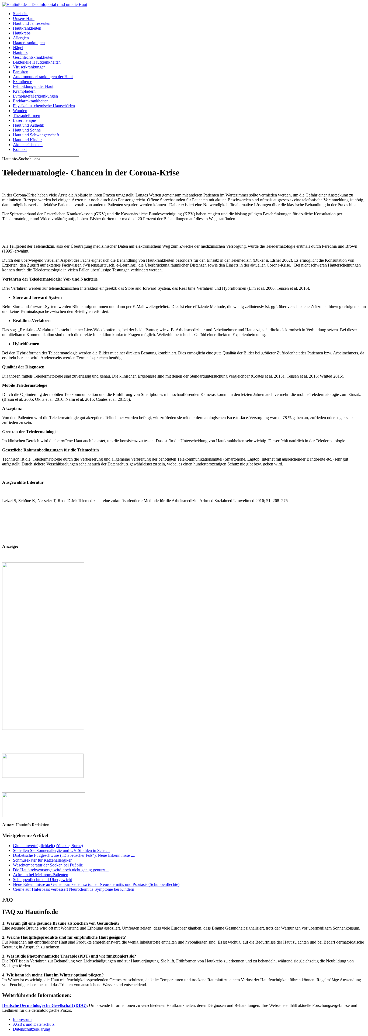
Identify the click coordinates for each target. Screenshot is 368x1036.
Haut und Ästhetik (28, 125)
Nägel (18, 47)
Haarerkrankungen (29, 42)
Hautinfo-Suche (15, 159)
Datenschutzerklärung (31, 1029)
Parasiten (20, 72)
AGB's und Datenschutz (33, 1024)
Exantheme (22, 81)
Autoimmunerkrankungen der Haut (43, 76)
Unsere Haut (23, 18)
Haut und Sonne (27, 130)
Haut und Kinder (27, 139)
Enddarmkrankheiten (30, 101)
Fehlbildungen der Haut (33, 86)
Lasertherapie (24, 120)
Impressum (22, 1019)
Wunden (20, 110)
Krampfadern (24, 91)
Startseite (20, 13)
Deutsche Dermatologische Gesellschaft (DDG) (44, 1005)
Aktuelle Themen (28, 144)
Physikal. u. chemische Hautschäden (44, 105)
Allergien (21, 38)
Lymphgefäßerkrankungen (35, 96)
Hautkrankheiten (27, 28)
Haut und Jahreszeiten (31, 23)
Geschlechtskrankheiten (33, 57)
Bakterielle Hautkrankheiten (37, 62)
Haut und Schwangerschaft (36, 135)
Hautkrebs (21, 33)
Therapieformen (26, 115)
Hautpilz (20, 52)
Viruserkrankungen (29, 67)
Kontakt (20, 149)
